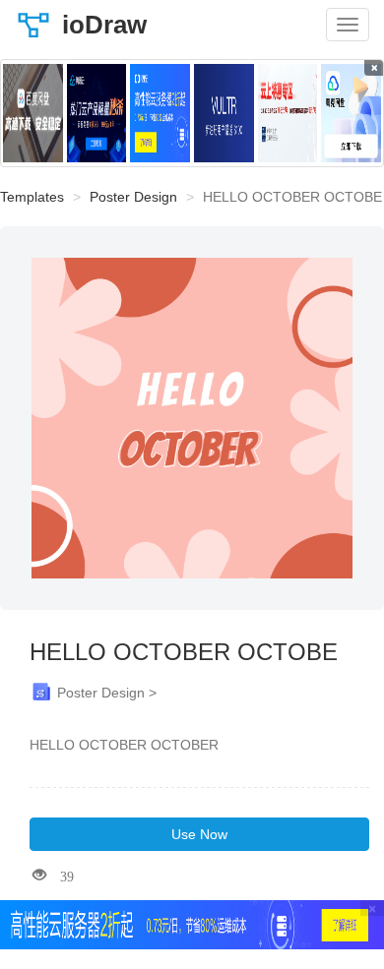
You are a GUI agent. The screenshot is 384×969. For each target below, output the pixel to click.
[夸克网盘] (351, 113)
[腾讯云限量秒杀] (97, 113)
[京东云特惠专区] (288, 113)
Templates (32, 197)
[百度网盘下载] (33, 113)
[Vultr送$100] (224, 113)
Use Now (199, 834)
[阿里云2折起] (160, 113)
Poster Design (133, 197)
